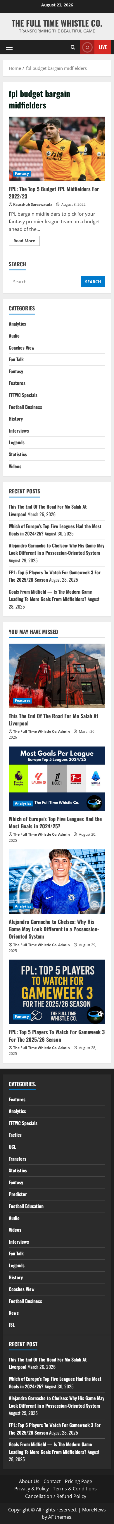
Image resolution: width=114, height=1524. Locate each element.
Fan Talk (16, 359)
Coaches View (21, 347)
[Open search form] (73, 47)
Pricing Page (78, 1481)
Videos (15, 466)
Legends (17, 442)
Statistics (18, 454)
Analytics (17, 323)
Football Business (25, 406)
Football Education (26, 1205)
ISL (12, 1324)
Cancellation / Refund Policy (55, 1496)
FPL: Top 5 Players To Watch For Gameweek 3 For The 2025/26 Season (57, 1035)
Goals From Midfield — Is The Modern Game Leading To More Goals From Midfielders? (50, 595)
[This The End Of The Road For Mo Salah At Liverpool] (57, 676)
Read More (26, 242)
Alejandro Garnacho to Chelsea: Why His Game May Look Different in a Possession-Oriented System (56, 549)
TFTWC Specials (23, 394)
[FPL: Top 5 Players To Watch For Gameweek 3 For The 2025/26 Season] (57, 992)
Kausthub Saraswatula (32, 204)
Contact (52, 1481)
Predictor (18, 1194)
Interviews (19, 430)
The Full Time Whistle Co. (57, 23)
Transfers (17, 1158)
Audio (14, 335)
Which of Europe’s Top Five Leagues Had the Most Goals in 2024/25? (55, 822)
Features (17, 382)
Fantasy (22, 173)
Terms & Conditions (75, 1488)
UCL (12, 1146)
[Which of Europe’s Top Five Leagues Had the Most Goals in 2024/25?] (57, 779)
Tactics (15, 1134)
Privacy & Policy (31, 1488)
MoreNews (94, 1509)
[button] (9, 47)
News (14, 1312)
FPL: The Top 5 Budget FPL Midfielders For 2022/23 (57, 149)
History (16, 418)
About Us (29, 1481)
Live (103, 47)
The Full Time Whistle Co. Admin (41, 731)
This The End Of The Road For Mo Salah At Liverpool (53, 719)
